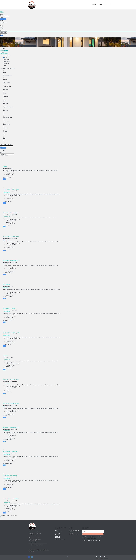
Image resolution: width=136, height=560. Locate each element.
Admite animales (7, 86)
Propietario (58, 534)
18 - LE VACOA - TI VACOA (9, 308)
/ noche (10, 177)
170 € (7, 296)
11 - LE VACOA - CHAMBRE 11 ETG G (11, 403)
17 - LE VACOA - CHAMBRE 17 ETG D (11, 475)
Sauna (4, 138)
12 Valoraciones (6, 335)
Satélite (4, 93)
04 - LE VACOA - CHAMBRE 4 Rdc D (11, 189)
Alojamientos (58, 532)
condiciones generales (91, 538)
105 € (7, 320)
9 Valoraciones (6, 502)
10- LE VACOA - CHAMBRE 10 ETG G (11, 213)
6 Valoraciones (6, 383)
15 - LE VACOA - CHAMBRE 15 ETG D (11, 260)
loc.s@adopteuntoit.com (36, 545)
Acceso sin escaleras (8, 117)
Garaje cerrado (6, 82)
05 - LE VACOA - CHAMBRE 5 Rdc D (11, 236)
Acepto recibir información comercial (92, 540)
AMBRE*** (5, 166)
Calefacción (5, 96)
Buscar (1, 11)
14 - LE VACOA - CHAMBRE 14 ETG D (11, 427)
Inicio (56, 530)
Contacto (57, 537)
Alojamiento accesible (8, 107)
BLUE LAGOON (6, 284)
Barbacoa (5, 128)
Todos (5, 57)
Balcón (4, 135)
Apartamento (7, 61)
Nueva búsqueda (4, 53)
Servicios (57, 533)
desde (4, 177)
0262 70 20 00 (34, 535)
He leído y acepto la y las (93, 537)
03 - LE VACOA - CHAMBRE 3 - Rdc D (11, 332)
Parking (4, 100)
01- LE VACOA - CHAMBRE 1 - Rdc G (11, 379)
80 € (7, 201)
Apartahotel (6, 59)
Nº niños (2, 29)
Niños (1, 23)
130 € (7, 177)
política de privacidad (97, 536)
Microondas (5, 89)
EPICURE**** (5, 356)
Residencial (6, 63)
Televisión (5, 79)
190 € (7, 368)
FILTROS (2, 12)
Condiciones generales (74, 530)
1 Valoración (6, 287)
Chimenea (5, 131)
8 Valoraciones (6, 192)
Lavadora (5, 110)
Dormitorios (3, 32)
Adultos (2, 20)
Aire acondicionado (7, 75)
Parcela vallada (6, 124)
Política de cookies (73, 532)
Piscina (4, 72)
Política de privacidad (74, 534)
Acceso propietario (59, 539)
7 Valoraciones (6, 406)
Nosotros (57, 536)
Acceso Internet (6, 121)
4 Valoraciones (6, 359)
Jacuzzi (4, 141)
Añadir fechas (3, 19)
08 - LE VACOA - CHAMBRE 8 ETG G (11, 451)
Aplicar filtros (3, 148)
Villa (5, 65)
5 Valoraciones (6, 216)
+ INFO (4, 179)
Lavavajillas (5, 103)
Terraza (5, 114)
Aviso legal (71, 533)
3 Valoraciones (6, 478)
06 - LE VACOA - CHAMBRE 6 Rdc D (11, 499)
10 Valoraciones (6, 240)
